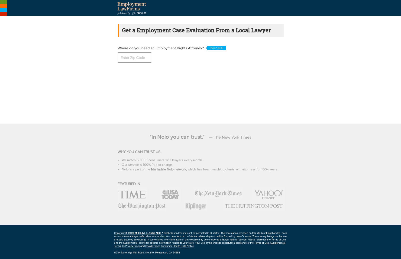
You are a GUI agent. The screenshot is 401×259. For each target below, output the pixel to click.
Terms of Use (261, 242)
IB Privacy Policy (131, 246)
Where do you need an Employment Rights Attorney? (170, 48)
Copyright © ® (138, 233)
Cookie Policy (152, 246)
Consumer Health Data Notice (177, 246)
